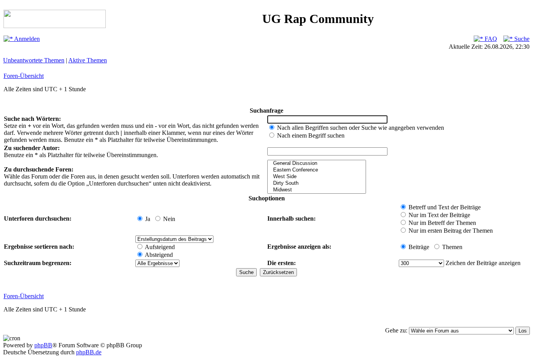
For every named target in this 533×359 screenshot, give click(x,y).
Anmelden (26, 38)
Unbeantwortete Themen (33, 60)
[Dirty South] (317, 183)
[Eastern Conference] (317, 170)
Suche (521, 38)
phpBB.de (88, 352)
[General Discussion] (317, 163)
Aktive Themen (87, 60)
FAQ (490, 38)
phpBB (43, 345)
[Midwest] (317, 190)
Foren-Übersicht (24, 76)
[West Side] (317, 176)
